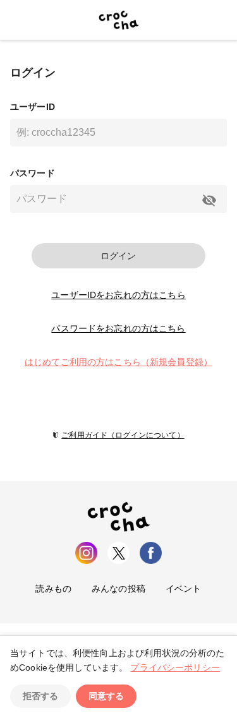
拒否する (40, 696)
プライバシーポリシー (175, 667)
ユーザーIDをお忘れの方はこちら (118, 295)
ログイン (118, 256)
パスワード (32, 173)
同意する (106, 696)
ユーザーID (32, 107)
